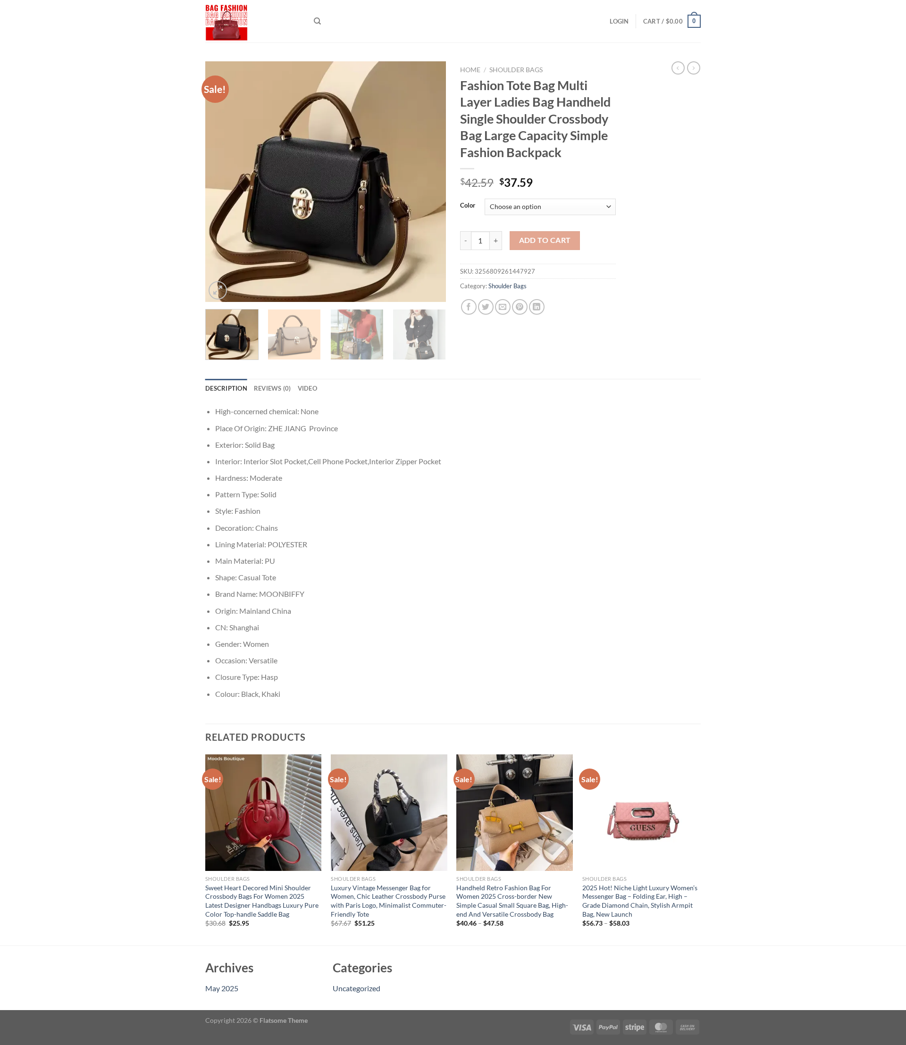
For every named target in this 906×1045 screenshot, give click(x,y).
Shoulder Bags (516, 70)
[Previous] (221, 182)
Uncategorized (356, 988)
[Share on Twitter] (486, 307)
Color (467, 205)
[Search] (317, 21)
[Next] (429, 182)
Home (470, 70)
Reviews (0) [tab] (272, 388)
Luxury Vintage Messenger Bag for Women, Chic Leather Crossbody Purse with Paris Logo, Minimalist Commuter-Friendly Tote (388, 901)
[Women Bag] (252, 21)
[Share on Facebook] (469, 307)
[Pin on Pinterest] (520, 307)
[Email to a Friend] (503, 307)
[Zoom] (218, 290)
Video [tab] (307, 388)
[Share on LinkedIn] (537, 307)
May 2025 (221, 988)
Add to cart (545, 240)
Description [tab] (226, 388)
